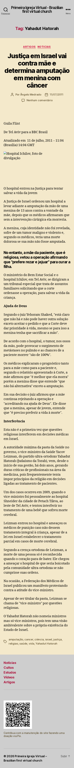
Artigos (29, 46)
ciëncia (39, 639)
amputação (16, 639)
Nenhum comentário (40, 100)
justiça (57, 639)
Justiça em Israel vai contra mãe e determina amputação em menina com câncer (37, 70)
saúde (23, 643)
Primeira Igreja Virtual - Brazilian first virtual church (37, 9)
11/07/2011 (56, 94)
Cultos (8, 667)
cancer (28, 639)
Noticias (44, 46)
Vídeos (9, 677)
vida (31, 643)
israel (48, 639)
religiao (13, 643)
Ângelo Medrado (30, 94)
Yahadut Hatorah (46, 643)
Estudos (10, 672)
